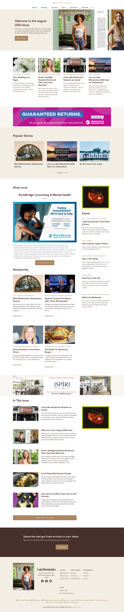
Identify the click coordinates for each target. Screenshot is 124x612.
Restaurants (80, 74)
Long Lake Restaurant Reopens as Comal (73, 78)
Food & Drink (87, 240)
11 (68, 46)
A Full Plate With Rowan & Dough (56, 473)
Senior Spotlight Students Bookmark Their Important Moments (47, 81)
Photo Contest (94, 74)
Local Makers (68, 74)
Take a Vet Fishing (90, 258)
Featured (50, 74)
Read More (21, 38)
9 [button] (66, 172)
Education (42, 74)
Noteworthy (18, 74)
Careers (85, 578)
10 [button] (67, 172)
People (57, 74)
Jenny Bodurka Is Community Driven (26, 350)
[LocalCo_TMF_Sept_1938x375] (62, 126)
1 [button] (56, 172)
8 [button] (65, 172)
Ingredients (49, 346)
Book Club (49, 295)
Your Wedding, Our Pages (21, 78)
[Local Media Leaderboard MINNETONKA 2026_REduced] (62, 394)
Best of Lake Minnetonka (67, 593)
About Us (86, 573)
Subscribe (62, 547)
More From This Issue (44, 518)
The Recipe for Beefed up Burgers (56, 350)
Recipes (68, 346)
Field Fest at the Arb (91, 278)
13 (71, 46)
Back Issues (74, 576)
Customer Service (76, 578)
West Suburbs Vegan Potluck (95, 243)
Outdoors (102, 219)
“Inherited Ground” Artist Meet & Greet (96, 223)
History (20, 295)
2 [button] (57, 172)
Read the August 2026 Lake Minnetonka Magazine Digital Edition (46, 575)
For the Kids (86, 256)
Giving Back (17, 346)
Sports (103, 256)
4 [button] (60, 172)
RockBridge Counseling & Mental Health (45, 195)
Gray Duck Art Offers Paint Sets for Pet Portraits (58, 495)
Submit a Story (64, 576)
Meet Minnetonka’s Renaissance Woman (27, 299)
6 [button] (62, 172)
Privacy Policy (76, 607)
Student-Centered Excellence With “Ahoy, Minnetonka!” (58, 299)
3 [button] (58, 172)
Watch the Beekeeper (91, 297)
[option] (29, 155)
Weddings (27, 74)
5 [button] (61, 172)
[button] (15, 155)
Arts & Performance (89, 219)
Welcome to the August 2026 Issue (56, 430)
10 (66, 46)
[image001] (95, 208)
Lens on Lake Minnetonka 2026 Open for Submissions (99, 80)
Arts (15, 295)
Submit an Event (64, 573)
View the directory (44, 263)
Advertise (86, 576)
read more (17, 316)
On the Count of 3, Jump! (91, 164)
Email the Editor (64, 578)
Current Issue (63, 590)
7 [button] (63, 172)
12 (69, 46)
